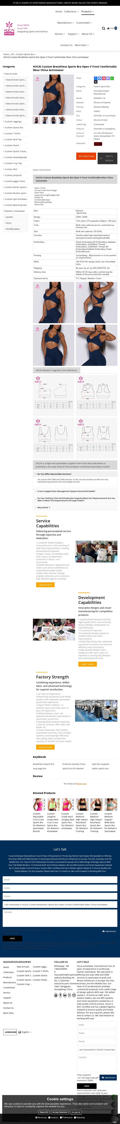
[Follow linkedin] (64, 995)
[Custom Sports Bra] (98, 144)
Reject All (44, 1112)
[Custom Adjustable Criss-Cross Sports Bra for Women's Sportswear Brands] (39, 804)
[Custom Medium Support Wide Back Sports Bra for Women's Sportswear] (110, 804)
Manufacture (64, 22)
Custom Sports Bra (25, 54)
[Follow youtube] (55, 995)
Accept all (76, 1112)
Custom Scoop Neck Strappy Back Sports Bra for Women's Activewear (67, 821)
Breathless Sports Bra (43, 764)
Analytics (55, 1117)
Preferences (67, 1117)
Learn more (45, 584)
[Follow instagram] (74, 995)
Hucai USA (22, 28)
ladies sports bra (100, 768)
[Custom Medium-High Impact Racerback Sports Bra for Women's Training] (82, 804)
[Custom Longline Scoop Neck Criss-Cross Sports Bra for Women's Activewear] (53, 804)
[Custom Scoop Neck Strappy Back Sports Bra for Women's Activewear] (67, 804)
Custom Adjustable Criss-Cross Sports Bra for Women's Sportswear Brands (39, 822)
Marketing (80, 1117)
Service (59, 34)
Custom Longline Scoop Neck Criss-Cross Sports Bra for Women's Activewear (53, 822)
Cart (113, 28)
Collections (70, 11)
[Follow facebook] (60, 995)
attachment (111, 931)
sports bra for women (73, 768)
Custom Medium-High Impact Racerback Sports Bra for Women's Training (82, 822)
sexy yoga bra (39, 768)
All (12, 54)
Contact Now (88, 156)
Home (58, 11)
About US (87, 34)
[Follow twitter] (69, 995)
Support (72, 34)
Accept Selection (60, 1112)
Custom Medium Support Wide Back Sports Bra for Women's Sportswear (110, 822)
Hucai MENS (23, 25)
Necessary (42, 1117)
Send (12, 938)
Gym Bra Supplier (100, 764)
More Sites (80, 45)
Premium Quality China (73, 764)
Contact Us (66, 45)
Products (86, 11)
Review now (81, 784)
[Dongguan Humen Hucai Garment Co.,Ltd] (9, 28)
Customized (83, 22)
